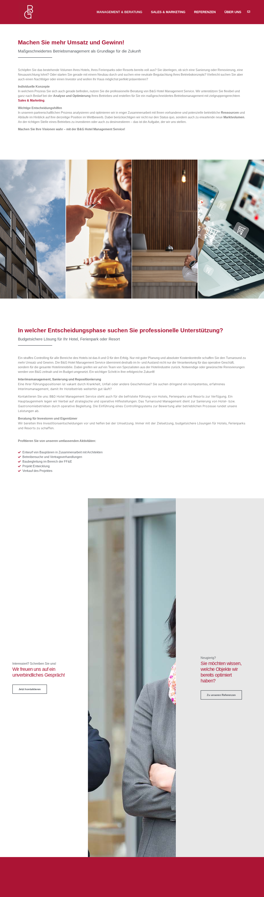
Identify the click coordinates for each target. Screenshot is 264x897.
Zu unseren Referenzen (221, 694)
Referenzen (205, 12)
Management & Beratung (119, 12)
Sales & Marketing (168, 12)
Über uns (232, 12)
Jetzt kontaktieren (30, 689)
